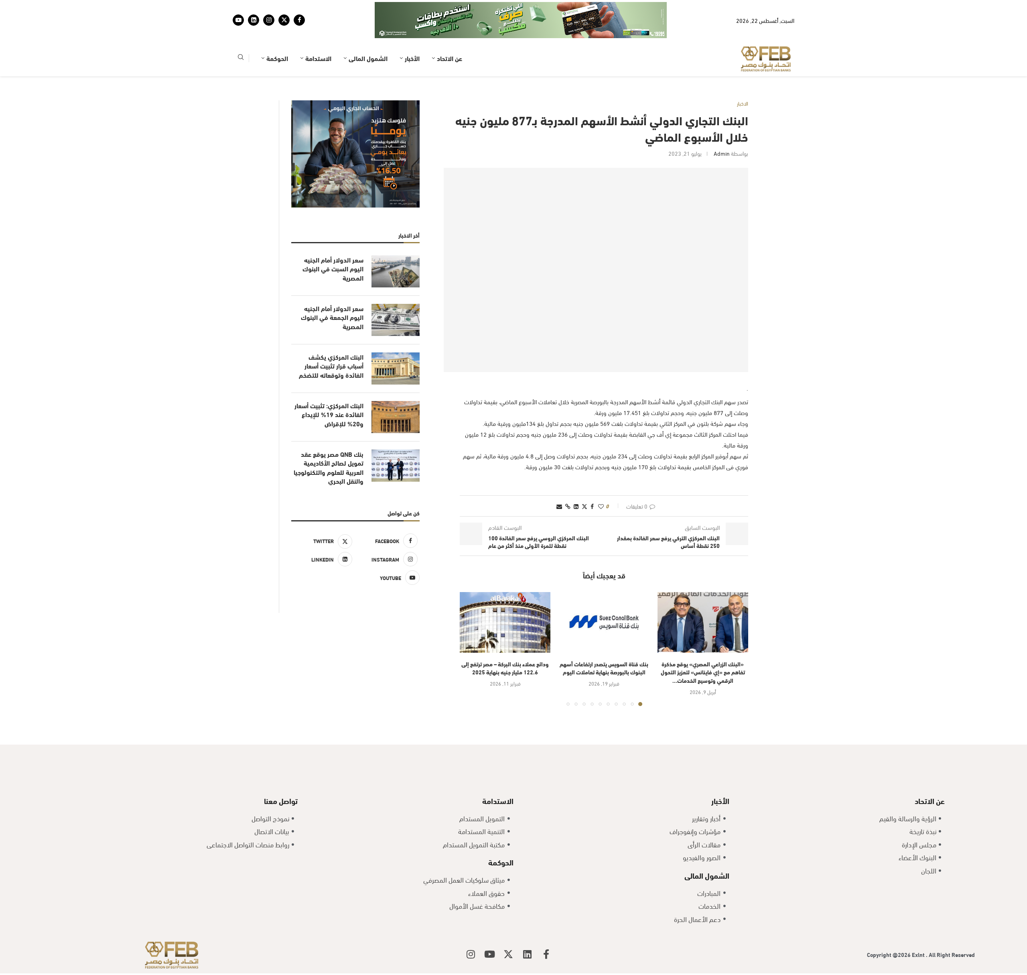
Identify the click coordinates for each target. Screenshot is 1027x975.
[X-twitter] (508, 954)
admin (722, 153)
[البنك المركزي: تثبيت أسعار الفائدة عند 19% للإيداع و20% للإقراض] (395, 417)
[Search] (241, 58)
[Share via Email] (559, 506)
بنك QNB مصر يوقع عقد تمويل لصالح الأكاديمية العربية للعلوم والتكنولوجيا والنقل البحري (328, 467)
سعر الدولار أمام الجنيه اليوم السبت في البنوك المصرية (332, 268)
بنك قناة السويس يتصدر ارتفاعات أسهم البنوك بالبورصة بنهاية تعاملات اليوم (604, 667)
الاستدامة (318, 58)
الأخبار (412, 58)
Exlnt (919, 954)
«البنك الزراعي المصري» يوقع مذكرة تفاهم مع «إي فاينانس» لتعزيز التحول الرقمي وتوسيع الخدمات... (703, 671)
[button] (470, 648)
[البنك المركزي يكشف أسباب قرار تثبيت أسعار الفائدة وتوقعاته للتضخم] (395, 368)
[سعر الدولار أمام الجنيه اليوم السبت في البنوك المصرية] (395, 271)
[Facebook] (299, 20)
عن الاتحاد (449, 58)
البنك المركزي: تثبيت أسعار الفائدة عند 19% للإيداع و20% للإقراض (328, 414)
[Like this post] (601, 506)
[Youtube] (238, 20)
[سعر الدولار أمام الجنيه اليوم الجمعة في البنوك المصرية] (395, 320)
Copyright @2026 (889, 954)
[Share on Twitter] (584, 506)
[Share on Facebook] (592, 506)
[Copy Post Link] (567, 506)
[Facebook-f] (546, 954)
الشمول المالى (368, 58)
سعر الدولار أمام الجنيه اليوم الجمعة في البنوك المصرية (332, 317)
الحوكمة (277, 58)
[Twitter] (284, 20)
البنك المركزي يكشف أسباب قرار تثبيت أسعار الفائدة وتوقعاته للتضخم (331, 365)
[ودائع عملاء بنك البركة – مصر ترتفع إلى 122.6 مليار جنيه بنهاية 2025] (505, 622)
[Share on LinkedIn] (576, 506)
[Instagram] (268, 20)
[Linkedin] (253, 20)
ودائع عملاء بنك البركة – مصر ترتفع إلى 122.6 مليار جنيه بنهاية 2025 (505, 667)
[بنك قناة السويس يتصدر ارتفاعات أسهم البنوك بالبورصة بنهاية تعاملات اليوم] (603, 622)
